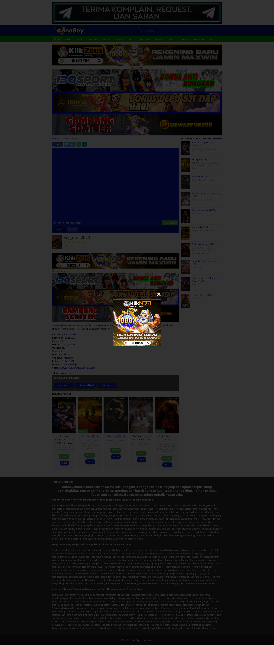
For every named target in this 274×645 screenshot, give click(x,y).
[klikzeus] (137, 322)
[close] (159, 294)
